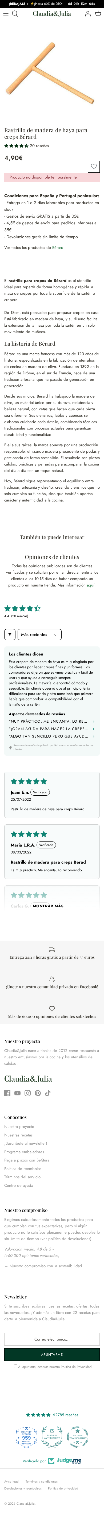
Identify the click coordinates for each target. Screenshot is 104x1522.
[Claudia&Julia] (52, 13)
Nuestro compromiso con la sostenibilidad (45, 1266)
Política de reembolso (22, 1169)
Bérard (57, 247)
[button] (17, 146)
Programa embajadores (24, 1152)
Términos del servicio (22, 1177)
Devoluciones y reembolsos (23, 1488)
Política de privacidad (63, 1488)
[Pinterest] (38, 1093)
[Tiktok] (48, 1093)
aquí (90, 585)
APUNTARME (52, 1354)
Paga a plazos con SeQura (26, 1160)
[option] (52, 72)
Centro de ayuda (18, 1185)
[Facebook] (7, 1093)
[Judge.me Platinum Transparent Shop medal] (77, 1437)
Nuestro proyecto (19, 1127)
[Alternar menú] (6, 13)
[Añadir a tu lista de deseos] (94, 167)
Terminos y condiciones (42, 1481)
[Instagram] (28, 1093)
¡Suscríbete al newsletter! (25, 1143)
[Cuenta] (86, 13)
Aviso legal (11, 1481)
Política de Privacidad (76, 1366)
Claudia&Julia (26, 1503)
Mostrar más (48, 906)
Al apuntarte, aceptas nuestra (54, 1366)
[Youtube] (17, 1093)
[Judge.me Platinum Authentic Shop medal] (52, 1437)
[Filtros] (9, 634)
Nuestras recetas (18, 1135)
